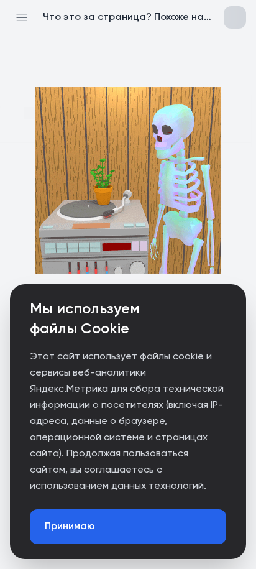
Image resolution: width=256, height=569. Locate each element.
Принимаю (70, 527)
